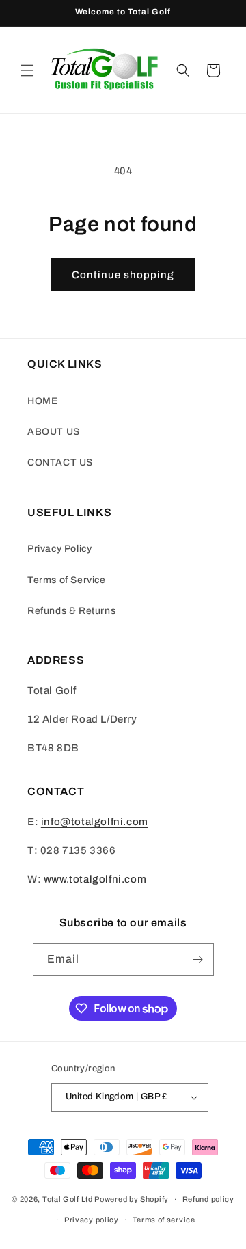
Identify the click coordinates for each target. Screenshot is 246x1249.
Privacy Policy (59, 548)
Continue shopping (123, 274)
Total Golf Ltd (67, 1199)
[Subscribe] (198, 959)
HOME (42, 401)
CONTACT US (60, 462)
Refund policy (208, 1199)
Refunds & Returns (71, 611)
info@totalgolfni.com (94, 821)
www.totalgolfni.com (95, 879)
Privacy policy (91, 1220)
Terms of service (164, 1220)
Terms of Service (66, 580)
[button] (27, 70)
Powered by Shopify (131, 1199)
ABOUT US (53, 432)
